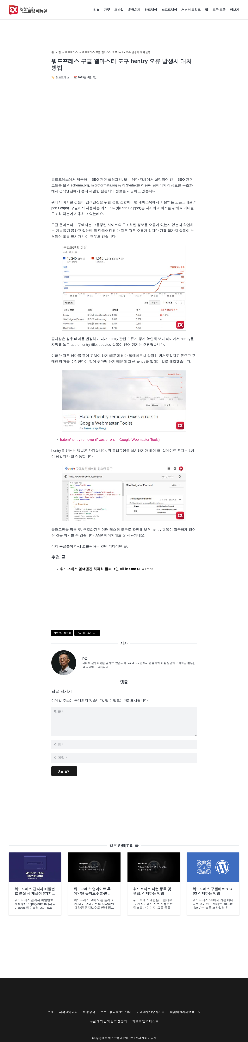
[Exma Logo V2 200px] (28, 10)
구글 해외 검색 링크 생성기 (108, 1021)
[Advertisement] (124, 140)
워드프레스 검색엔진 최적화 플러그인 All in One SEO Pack (106, 569)
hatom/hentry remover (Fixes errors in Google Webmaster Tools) (110, 440)
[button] (241, 9)
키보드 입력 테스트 (145, 1021)
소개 (50, 1012)
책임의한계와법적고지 (185, 1012)
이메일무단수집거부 (150, 1012)
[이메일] (66, 662)
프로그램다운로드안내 (115, 1012)
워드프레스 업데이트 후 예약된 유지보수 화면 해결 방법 (93, 893)
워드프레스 (71, 52)
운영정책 (89, 1012)
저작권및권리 (68, 1012)
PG (84, 659)
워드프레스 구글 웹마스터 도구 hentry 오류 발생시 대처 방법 (116, 52)
